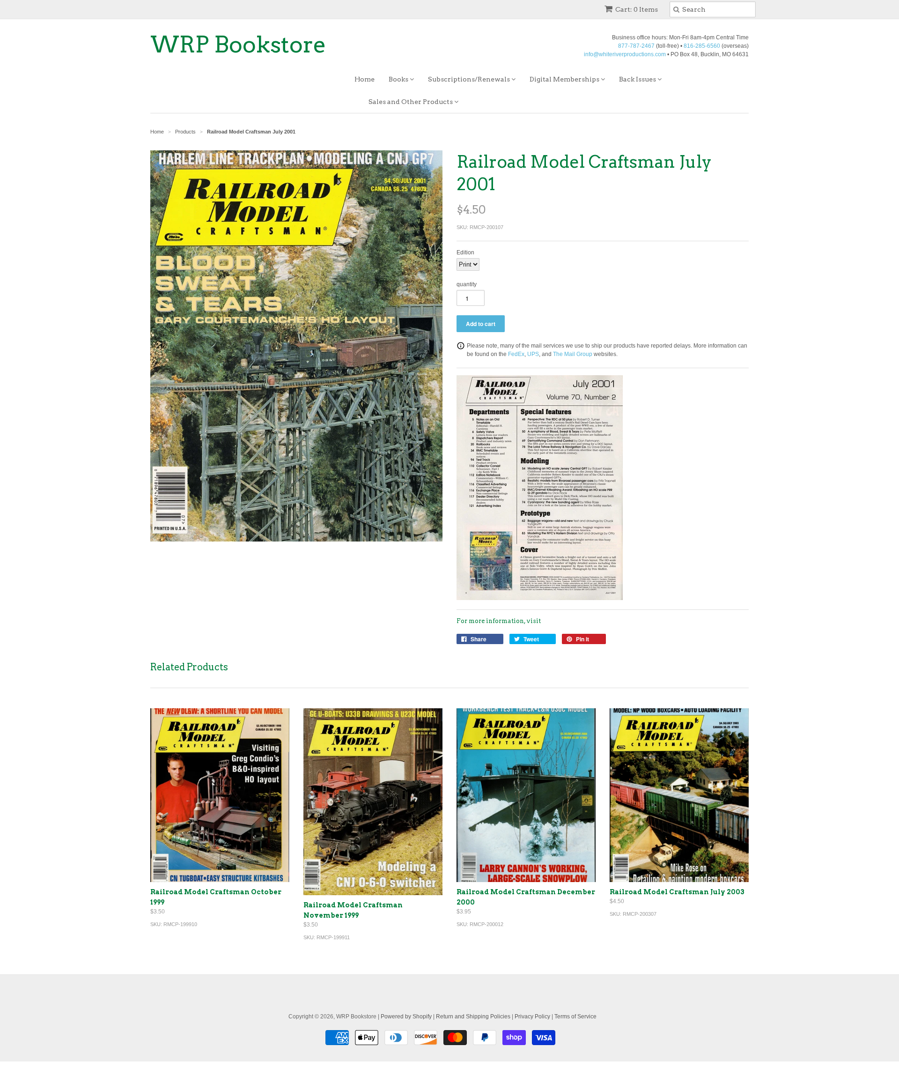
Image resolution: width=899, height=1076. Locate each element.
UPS (533, 354)
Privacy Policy (532, 1016)
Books (399, 79)
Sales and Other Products (411, 101)
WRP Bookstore (238, 44)
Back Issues (638, 79)
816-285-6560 (702, 46)
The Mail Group (572, 354)
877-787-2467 (636, 46)
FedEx (516, 354)
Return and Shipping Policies (473, 1016)
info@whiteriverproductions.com (625, 54)
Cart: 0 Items (636, 9)
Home (364, 79)
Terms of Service (575, 1016)
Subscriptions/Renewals (469, 79)
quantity (467, 284)
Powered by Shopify (406, 1016)
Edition (465, 252)
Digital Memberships (565, 79)
